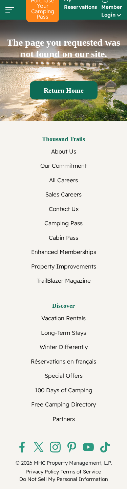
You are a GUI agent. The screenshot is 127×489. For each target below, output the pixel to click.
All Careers (63, 180)
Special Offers (64, 375)
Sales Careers (63, 194)
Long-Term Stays (63, 332)
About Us (63, 151)
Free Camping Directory (63, 404)
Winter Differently (64, 346)
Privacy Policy (42, 471)
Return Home (64, 90)
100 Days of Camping (63, 390)
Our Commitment (63, 165)
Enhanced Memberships (63, 251)
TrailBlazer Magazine (64, 280)
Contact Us (64, 208)
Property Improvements (63, 266)
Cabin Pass (63, 237)
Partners (63, 418)
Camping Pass (63, 223)
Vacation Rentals (63, 318)
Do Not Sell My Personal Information (63, 479)
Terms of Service (81, 471)
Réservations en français (63, 361)
